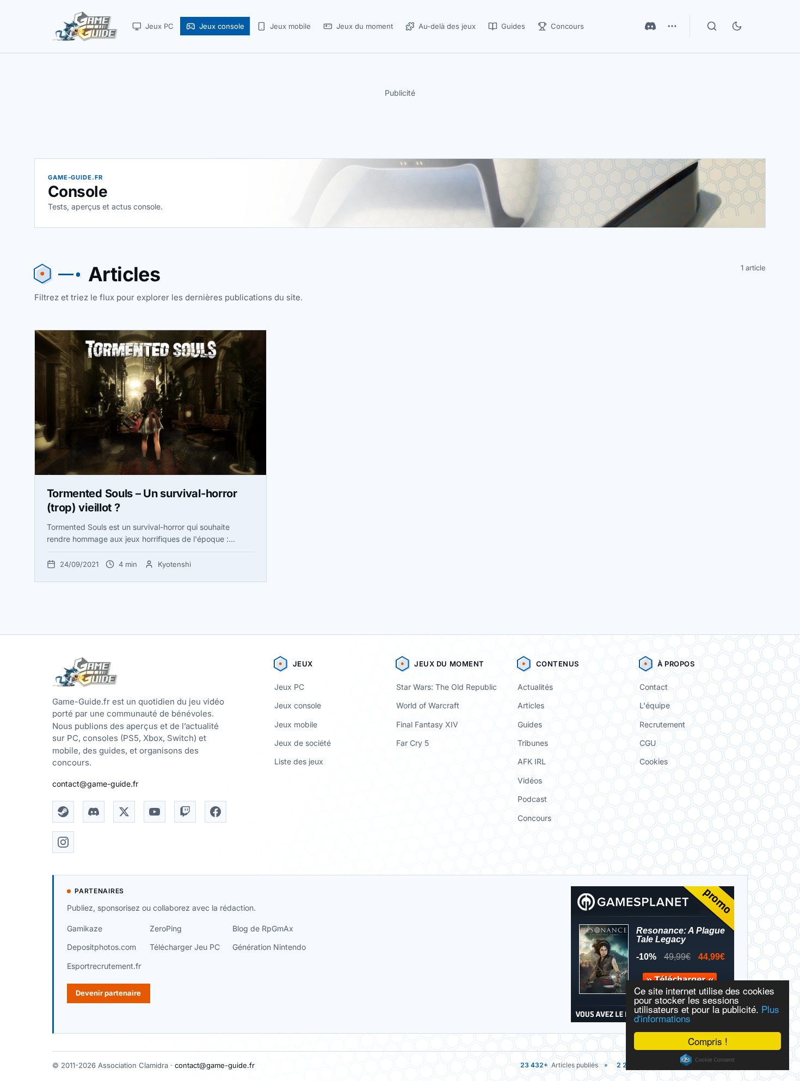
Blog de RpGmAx (262, 928)
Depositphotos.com (101, 947)
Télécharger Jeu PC (185, 947)
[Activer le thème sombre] (737, 26)
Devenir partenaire (108, 993)
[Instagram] (63, 842)
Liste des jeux (298, 761)
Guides (530, 724)
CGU (647, 743)
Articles (531, 705)
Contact (653, 686)
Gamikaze (84, 928)
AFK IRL (532, 761)
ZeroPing (166, 928)
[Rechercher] (712, 26)
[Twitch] (185, 812)
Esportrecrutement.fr (104, 966)
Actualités (535, 686)
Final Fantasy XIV (427, 724)
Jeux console (297, 705)
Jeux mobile (295, 724)
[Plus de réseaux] (672, 26)
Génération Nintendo (269, 947)
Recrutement (662, 724)
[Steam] (63, 812)
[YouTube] (154, 812)
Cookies (653, 761)
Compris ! (708, 1041)
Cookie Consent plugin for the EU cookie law (707, 1060)
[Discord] (650, 26)
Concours (534, 818)
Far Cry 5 (412, 743)
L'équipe (654, 705)
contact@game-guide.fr (95, 783)
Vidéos (530, 780)
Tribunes (533, 743)
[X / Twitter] (124, 812)
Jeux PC (289, 686)
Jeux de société (302, 743)
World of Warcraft (427, 705)
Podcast (532, 799)
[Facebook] (215, 812)
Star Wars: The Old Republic (446, 686)
